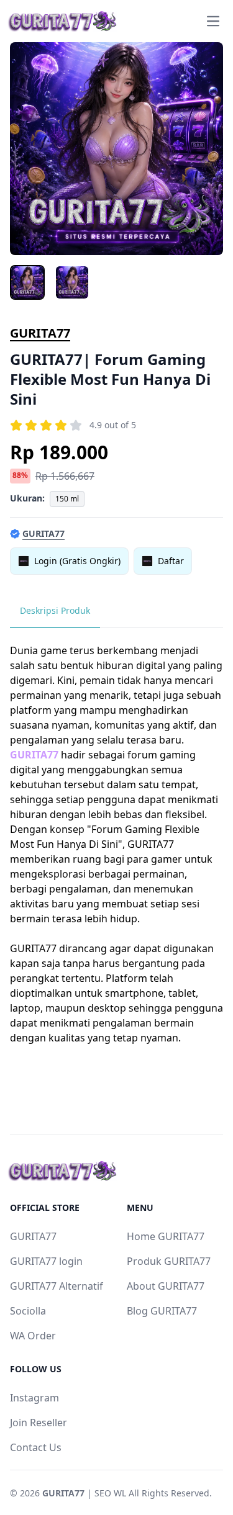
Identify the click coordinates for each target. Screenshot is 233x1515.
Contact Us (36, 1447)
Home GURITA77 (165, 1236)
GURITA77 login (46, 1261)
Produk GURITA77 (169, 1261)
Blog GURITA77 (162, 1311)
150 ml (67, 498)
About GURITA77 (165, 1286)
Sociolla (28, 1311)
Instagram (34, 1398)
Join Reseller (38, 1422)
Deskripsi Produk (55, 610)
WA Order (33, 1335)
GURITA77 (40, 333)
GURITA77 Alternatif (56, 1286)
